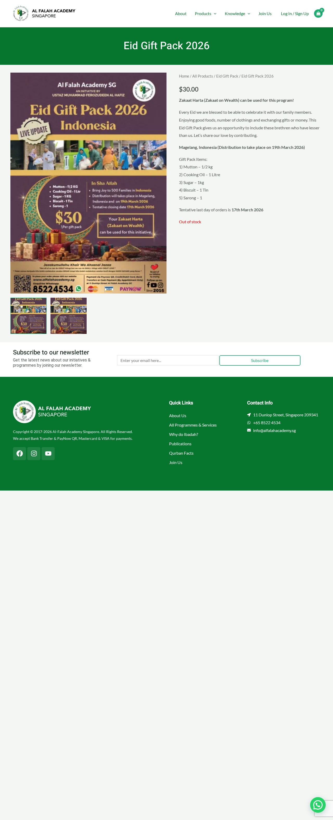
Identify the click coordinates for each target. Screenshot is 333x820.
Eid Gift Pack (227, 76)
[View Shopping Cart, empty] (318, 13)
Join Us (265, 13)
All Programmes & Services (193, 424)
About (181, 13)
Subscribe (259, 360)
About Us (177, 415)
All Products (202, 76)
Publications (180, 443)
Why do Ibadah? (183, 434)
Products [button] (203, 13)
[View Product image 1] (28, 316)
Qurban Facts (181, 452)
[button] (213, 13)
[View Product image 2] (68, 316)
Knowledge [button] (235, 13)
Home (184, 76)
